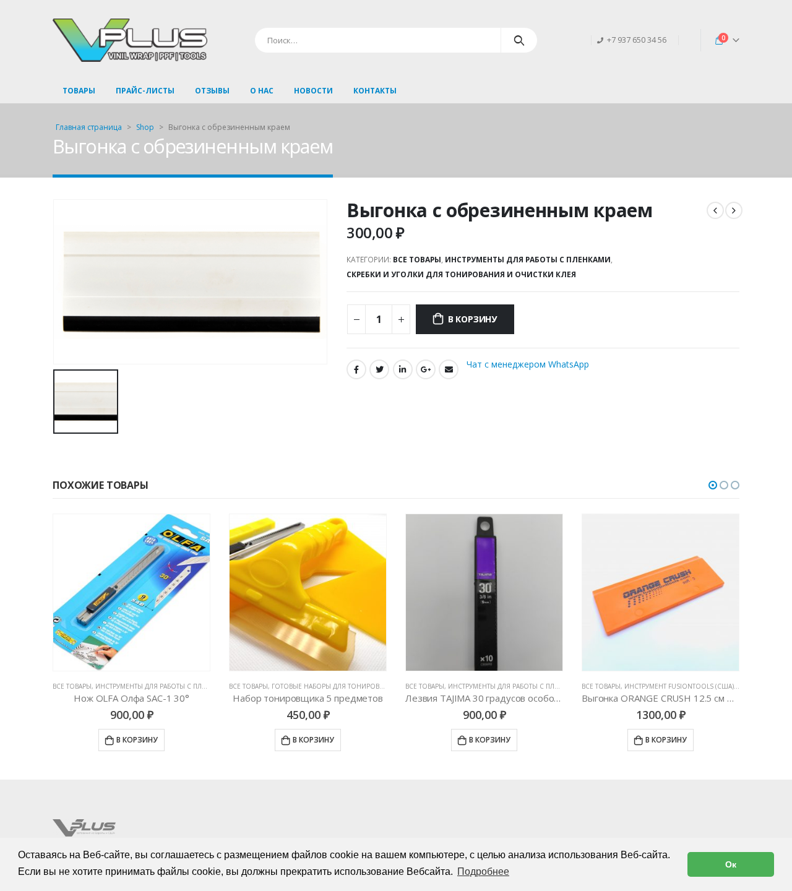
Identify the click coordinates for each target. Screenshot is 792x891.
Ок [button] (730, 864)
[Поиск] (519, 40)
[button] (712, 485)
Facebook (356, 369)
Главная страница (89, 127)
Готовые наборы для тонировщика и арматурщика (185, 686)
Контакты (375, 90)
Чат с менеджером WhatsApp (528, 363)
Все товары (417, 259)
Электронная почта (448, 369)
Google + (426, 369)
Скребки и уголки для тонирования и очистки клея (461, 274)
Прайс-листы (145, 90)
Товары (78, 90)
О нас (261, 90)
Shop (145, 127)
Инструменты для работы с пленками (528, 259)
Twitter (379, 369)
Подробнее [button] (483, 871)
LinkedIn (403, 369)
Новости (313, 90)
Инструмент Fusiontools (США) (502, 686)
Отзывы (212, 90)
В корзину (472, 319)
